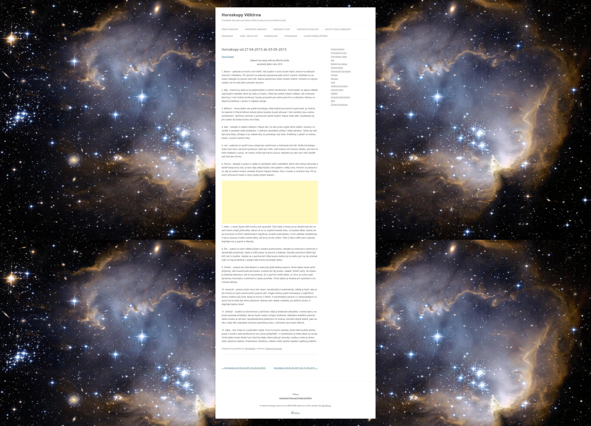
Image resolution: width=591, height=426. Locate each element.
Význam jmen (290, 36)
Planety (334, 75)
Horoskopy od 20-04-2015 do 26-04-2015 (244, 367)
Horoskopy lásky (281, 29)
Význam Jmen (337, 89)
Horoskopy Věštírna (241, 15)
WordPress (326, 405)
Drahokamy (227, 36)
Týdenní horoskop (273, 348)
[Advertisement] (270, 202)
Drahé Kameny (337, 49)
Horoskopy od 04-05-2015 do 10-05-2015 (296, 367)
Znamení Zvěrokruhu (340, 97)
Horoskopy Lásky (339, 56)
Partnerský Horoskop (341, 71)
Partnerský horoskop (256, 29)
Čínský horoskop (230, 29)
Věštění (334, 93)
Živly (333, 100)
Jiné (332, 60)
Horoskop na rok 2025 (308, 29)
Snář (333, 82)
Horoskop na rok (338, 52)
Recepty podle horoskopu (338, 29)
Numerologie (271, 36)
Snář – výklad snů (249, 36)
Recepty (334, 78)
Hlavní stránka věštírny (316, 36)
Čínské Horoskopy (339, 104)
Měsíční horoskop (339, 63)
